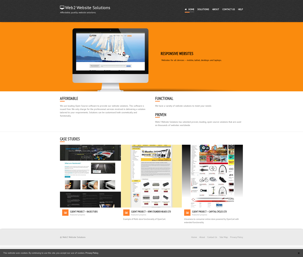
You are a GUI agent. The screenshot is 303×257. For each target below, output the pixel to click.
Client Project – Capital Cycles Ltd (209, 211)
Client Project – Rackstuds (84, 211)
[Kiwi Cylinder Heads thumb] (151, 175)
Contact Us (212, 237)
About (202, 237)
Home (194, 237)
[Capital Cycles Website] (212, 175)
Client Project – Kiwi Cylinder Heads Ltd (151, 211)
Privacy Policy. (92, 252)
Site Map (224, 237)
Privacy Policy (236, 237)
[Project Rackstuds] (90, 175)
